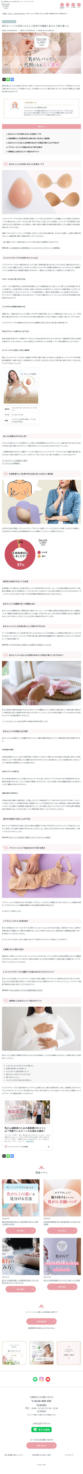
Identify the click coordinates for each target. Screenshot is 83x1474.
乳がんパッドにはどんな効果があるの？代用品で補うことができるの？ (33, 142)
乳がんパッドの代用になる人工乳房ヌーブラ (23, 134)
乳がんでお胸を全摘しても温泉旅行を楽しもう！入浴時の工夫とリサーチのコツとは (20, 1281)
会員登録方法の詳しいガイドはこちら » (41, 1328)
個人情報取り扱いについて (14, 1455)
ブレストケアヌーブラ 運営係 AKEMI (35, 107)
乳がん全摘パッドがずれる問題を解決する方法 (26, 990)
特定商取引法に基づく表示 (41, 1455)
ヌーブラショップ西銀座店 (11, 463)
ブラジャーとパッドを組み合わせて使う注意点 (24, 147)
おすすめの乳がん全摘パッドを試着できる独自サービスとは (30, 644)
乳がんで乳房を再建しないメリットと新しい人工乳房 (62, 1280)
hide (43, 127)
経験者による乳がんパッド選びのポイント (22, 151)
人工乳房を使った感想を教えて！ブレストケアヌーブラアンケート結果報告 (34, 248)
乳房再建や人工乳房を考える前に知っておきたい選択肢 (28, 138)
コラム (10, 14)
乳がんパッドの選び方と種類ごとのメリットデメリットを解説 (29, 837)
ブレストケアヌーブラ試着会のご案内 (14, 460)
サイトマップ (69, 1455)
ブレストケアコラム (9, 22)
